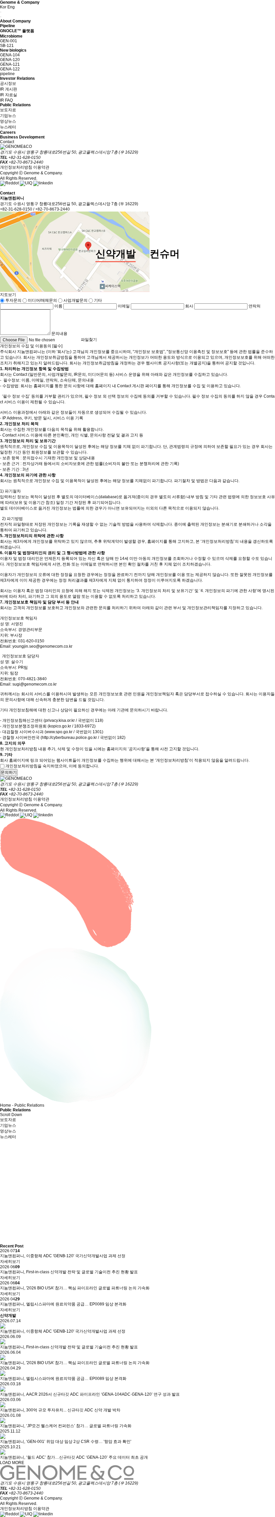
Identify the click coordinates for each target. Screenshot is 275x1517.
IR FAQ (6, 100)
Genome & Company (20, 2)
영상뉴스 (8, 121)
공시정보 (8, 83)
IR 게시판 (8, 89)
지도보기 (8, 294)
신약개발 (116, 253)
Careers (8, 132)
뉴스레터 (8, 127)
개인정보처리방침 (16, 167)
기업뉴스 (8, 115)
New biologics (13, 50)
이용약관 (41, 167)
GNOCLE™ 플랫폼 (17, 30)
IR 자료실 (8, 95)
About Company (15, 21)
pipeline (7, 73)
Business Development (22, 137)
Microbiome (11, 36)
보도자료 (8, 110)
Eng (11, 7)
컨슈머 (165, 253)
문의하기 (9, 772)
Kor (3, 7)
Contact (7, 141)
